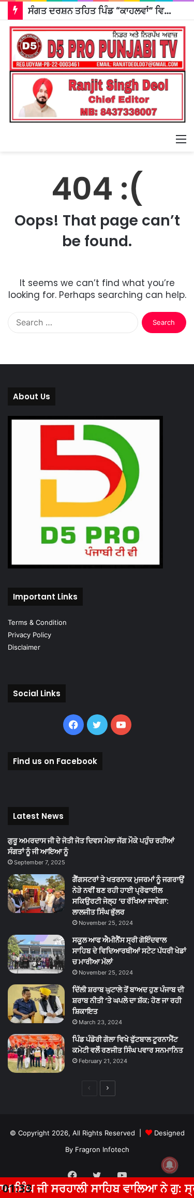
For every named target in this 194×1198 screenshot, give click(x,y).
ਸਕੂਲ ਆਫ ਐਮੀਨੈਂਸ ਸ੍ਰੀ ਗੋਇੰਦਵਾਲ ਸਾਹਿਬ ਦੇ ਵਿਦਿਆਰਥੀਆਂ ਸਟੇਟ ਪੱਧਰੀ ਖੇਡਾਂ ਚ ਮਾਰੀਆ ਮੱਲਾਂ (129, 951)
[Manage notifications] (169, 1165)
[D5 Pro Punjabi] (97, 74)
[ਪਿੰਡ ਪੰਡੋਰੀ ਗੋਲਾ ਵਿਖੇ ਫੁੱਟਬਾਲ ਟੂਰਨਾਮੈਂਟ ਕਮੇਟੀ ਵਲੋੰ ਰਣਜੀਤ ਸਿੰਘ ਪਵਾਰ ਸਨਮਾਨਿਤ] (36, 1053)
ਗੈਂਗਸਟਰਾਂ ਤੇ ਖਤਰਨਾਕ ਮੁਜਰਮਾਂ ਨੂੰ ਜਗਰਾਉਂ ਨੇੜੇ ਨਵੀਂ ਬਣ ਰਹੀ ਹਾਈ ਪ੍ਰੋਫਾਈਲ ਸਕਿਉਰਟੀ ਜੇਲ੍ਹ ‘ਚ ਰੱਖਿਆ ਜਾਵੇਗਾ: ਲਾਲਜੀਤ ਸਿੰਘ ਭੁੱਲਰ (128, 895)
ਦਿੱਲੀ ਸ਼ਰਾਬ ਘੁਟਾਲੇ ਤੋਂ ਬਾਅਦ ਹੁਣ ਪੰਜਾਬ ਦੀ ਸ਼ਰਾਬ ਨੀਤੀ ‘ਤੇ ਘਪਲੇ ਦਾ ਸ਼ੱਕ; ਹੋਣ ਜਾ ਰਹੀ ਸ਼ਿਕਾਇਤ (128, 1000)
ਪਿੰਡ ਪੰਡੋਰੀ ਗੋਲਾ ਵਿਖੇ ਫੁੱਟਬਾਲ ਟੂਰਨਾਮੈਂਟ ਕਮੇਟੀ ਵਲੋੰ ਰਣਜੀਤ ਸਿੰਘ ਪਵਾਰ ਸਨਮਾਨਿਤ (127, 1044)
